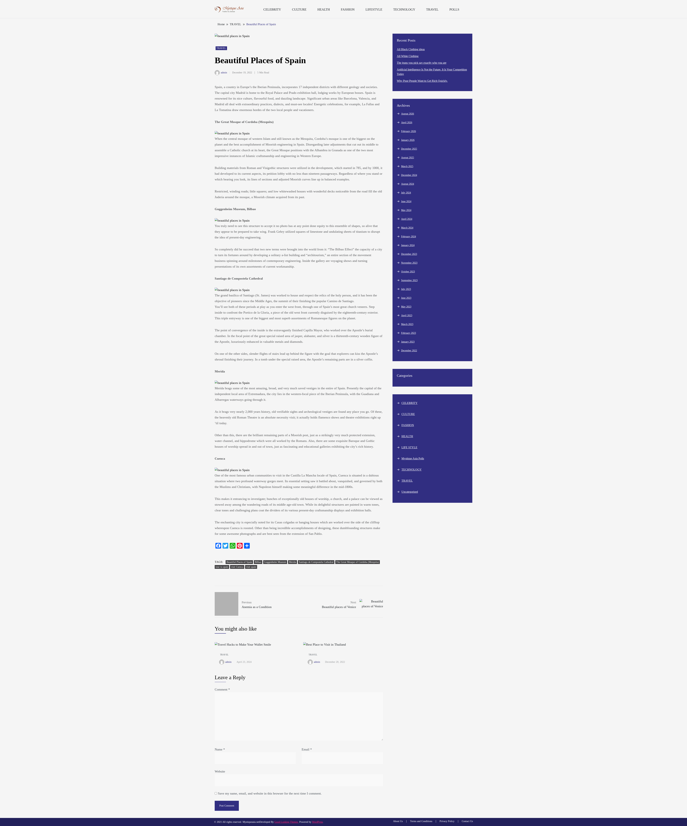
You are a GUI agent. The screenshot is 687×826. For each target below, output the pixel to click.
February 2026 (408, 131)
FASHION (348, 9)
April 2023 (406, 315)
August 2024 (407, 184)
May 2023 (406, 306)
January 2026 (408, 140)
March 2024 (407, 227)
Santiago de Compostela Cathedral (316, 562)
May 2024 (406, 210)
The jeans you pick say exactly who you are (421, 62)
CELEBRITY (272, 9)
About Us (398, 821)
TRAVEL (432, 9)
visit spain (251, 567)
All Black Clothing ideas (411, 49)
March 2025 (407, 166)
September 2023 (409, 280)
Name (220, 749)
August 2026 (407, 113)
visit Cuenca (237, 567)
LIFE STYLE (409, 447)
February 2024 (408, 236)
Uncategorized (409, 491)
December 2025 (409, 148)
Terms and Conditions (421, 821)
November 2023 (409, 262)
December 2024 (409, 175)
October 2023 (408, 271)
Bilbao (258, 562)
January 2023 (408, 341)
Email (307, 749)
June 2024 (406, 201)
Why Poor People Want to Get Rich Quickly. (422, 80)
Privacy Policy (447, 821)
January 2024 (408, 245)
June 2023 (406, 298)
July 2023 (406, 289)
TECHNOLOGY (404, 9)
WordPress (317, 822)
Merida (292, 562)
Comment (222, 689)
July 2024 (406, 192)
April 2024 (406, 219)
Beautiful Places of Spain (239, 562)
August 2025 (407, 157)
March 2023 (407, 324)
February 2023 (408, 333)
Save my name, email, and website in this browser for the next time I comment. (270, 793)
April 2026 (406, 122)
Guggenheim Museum (275, 562)
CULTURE (299, 9)
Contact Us (467, 821)
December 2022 (409, 350)
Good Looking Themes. (286, 822)
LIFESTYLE (374, 9)
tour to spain (222, 567)
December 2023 (409, 254)
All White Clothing (407, 56)
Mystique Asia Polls (412, 458)
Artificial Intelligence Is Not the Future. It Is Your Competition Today (432, 72)
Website (220, 771)
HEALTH (323, 9)
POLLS (454, 9)
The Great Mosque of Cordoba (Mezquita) (357, 562)
